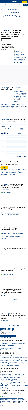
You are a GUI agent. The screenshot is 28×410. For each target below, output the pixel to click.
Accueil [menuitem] (3, 9)
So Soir (25, 346)
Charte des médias (18, 401)
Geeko (6, 348)
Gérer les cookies (14, 365)
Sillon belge (17, 377)
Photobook (13, 363)
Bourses (2, 355)
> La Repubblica (10, 382)
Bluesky (19, 385)
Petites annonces (4, 360)
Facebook (13, 385)
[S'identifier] (20, 2)
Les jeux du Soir (10, 359)
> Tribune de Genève (19, 382)
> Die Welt (2, 382)
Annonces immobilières (15, 360)
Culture (2, 345)
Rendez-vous (3, 377)
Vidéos (21, 346)
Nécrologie (24, 360)
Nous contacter (17, 357)
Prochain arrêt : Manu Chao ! (7, 88)
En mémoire (10, 377)
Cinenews (24, 357)
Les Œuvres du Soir (22, 363)
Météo (9, 355)
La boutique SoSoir (20, 359)
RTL (23, 374)
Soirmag (2, 348)
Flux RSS (3, 387)
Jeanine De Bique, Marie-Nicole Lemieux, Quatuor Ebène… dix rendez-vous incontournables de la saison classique (13, 292)
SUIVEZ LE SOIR (4, 385)
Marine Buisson (6, 189)
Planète (9, 345)
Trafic (6, 355)
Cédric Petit (5, 40)
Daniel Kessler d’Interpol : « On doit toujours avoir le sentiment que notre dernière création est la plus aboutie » (13, 316)
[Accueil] (2, 5)
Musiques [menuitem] (15, 9)
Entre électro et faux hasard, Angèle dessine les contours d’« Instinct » (7, 47)
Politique (7, 343)
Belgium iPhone (12, 348)
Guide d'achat (19, 362)
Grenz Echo (10, 376)
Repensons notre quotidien (7, 346)
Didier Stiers (18, 87)
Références (3, 350)
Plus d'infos (18, 393)
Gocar (1, 362)
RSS (5, 359)
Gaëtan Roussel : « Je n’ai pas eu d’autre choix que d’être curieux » (13, 120)
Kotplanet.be (3, 376)
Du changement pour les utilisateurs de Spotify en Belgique (13, 208)
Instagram (25, 385)
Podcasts (16, 346)
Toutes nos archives (5, 365)
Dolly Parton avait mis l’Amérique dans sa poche (13, 249)
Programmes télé (4, 357)
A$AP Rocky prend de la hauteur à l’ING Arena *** (12, 228)
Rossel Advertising (8, 374)
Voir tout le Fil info (21, 156)
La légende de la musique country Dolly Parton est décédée (13, 269)
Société (12, 343)
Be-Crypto (19, 348)
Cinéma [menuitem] (14, 5)
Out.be (1, 359)
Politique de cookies (16, 399)
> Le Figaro (16, 380)
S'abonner (25, 1)
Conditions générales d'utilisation (8, 398)
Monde (15, 343)
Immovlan (14, 379)
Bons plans (6, 362)
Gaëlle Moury (5, 295)
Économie (20, 343)
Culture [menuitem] (7, 5)
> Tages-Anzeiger (4, 384)
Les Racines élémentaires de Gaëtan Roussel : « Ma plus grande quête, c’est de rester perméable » (12, 34)
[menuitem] (3, 408)
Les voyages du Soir (5, 363)
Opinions (2, 343)
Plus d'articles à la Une (14, 325)
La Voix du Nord (17, 376)
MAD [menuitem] (20, 5)
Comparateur (12, 362)
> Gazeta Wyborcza (14, 384)
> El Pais (21, 380)
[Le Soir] (14, 1)
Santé (12, 345)
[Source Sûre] (4, 396)
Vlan (23, 376)
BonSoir (11, 357)
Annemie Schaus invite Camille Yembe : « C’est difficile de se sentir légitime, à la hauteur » (12, 186)
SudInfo (19, 374)
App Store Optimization (6, 379)
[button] (1, 1)
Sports (24, 343)
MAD (5, 345)
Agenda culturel (15, 355)
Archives (8, 350)
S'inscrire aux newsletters (8, 335)
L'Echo (15, 374)
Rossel (2, 374)
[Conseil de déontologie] (6, 389)
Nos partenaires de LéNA (6, 380)
